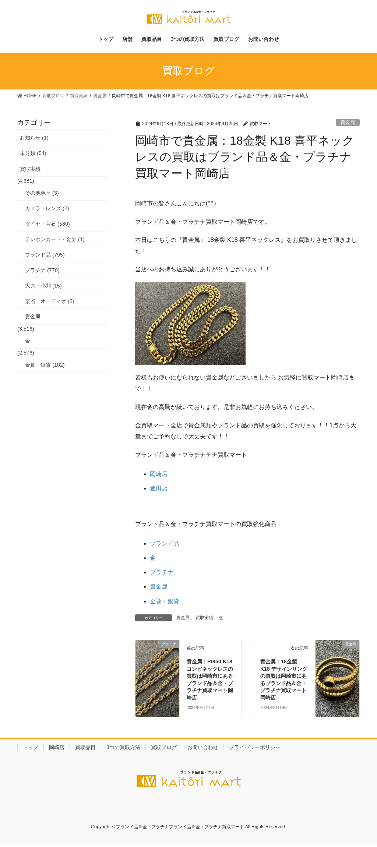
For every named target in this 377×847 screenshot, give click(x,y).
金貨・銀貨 (164, 601)
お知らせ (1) (34, 138)
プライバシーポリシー (255, 747)
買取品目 (85, 747)
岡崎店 (159, 474)
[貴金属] (337, 656)
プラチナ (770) (42, 270)
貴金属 (348, 122)
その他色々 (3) (42, 193)
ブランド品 (164, 543)
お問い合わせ (202, 747)
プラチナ (161, 572)
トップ (30, 747)
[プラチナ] (157, 656)
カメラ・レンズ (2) (47, 208)
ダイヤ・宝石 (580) (47, 224)
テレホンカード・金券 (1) (55, 239)
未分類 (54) (33, 153)
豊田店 (159, 488)
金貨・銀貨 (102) (45, 365)
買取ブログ (164, 747)
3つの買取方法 (123, 747)
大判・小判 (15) (43, 286)
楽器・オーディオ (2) (49, 301)
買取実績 (204, 617)
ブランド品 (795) (45, 255)
